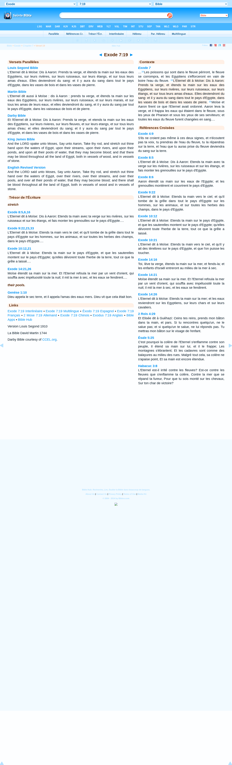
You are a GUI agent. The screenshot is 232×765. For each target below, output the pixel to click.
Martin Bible (17, 92)
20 (210, 102)
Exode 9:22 (146, 192)
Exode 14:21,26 (19, 269)
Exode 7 (144, 68)
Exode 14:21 (147, 275)
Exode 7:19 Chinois (74, 315)
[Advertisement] (116, 417)
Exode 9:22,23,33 (21, 228)
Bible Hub (25, 319)
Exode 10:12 (147, 216)
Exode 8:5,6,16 (19, 212)
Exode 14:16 (147, 259)
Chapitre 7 (28, 45)
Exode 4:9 (146, 133)
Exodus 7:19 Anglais (108, 315)
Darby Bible (17, 115)
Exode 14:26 (147, 294)
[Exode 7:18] (4, 353)
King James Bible (21, 139)
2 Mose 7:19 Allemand (40, 315)
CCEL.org (49, 339)
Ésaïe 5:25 (146, 338)
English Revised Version (26, 167)
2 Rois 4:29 (146, 314)
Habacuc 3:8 (147, 366)
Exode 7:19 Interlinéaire (25, 311)
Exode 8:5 (146, 157)
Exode (17, 45)
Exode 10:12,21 (19, 248)
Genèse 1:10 (17, 292)
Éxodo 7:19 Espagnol (98, 311)
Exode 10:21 (147, 240)
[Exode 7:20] (227, 353)
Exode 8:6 (146, 177)
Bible (9, 45)
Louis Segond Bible (23, 68)
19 (172, 80)
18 (143, 72)
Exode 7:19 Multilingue (62, 311)
